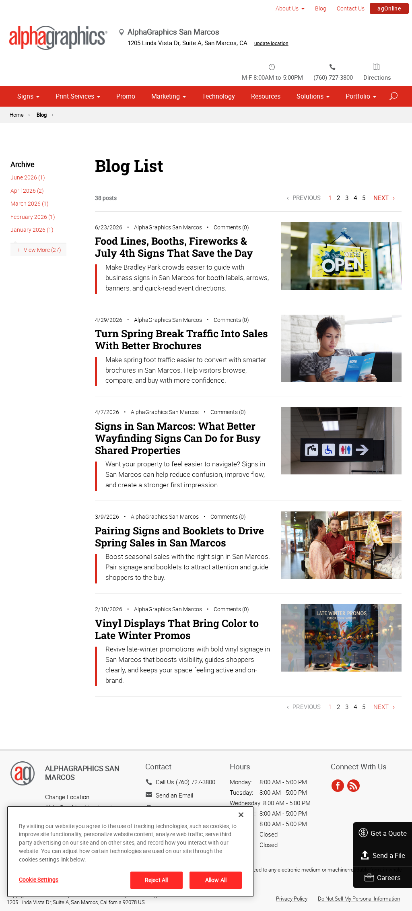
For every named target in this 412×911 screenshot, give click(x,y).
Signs (25, 96)
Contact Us (351, 8)
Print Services (75, 96)
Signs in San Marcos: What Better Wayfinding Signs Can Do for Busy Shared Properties (178, 438)
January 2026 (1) (32, 229)
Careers (389, 877)
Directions (377, 77)
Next (381, 198)
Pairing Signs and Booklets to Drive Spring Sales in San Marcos (179, 536)
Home (17, 114)
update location (271, 43)
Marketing (165, 96)
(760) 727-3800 (333, 77)
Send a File (389, 855)
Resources (265, 96)
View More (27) (42, 250)
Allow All (216, 880)
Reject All (156, 880)
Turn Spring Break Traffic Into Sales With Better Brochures (181, 339)
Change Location (67, 797)
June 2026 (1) (27, 177)
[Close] (241, 815)
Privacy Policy (291, 898)
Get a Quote (389, 833)
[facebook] (338, 786)
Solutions (310, 96)
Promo (125, 96)
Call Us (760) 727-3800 (185, 782)
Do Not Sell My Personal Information (359, 898)
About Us (287, 8)
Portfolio (358, 96)
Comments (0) (231, 227)
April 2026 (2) (27, 190)
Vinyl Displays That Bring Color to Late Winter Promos (177, 629)
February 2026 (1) (32, 217)
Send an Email (174, 795)
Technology (218, 96)
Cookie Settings (38, 879)
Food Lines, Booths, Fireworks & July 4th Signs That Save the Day (174, 247)
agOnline (389, 8)
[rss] (353, 786)
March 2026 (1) (29, 203)
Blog (320, 8)
